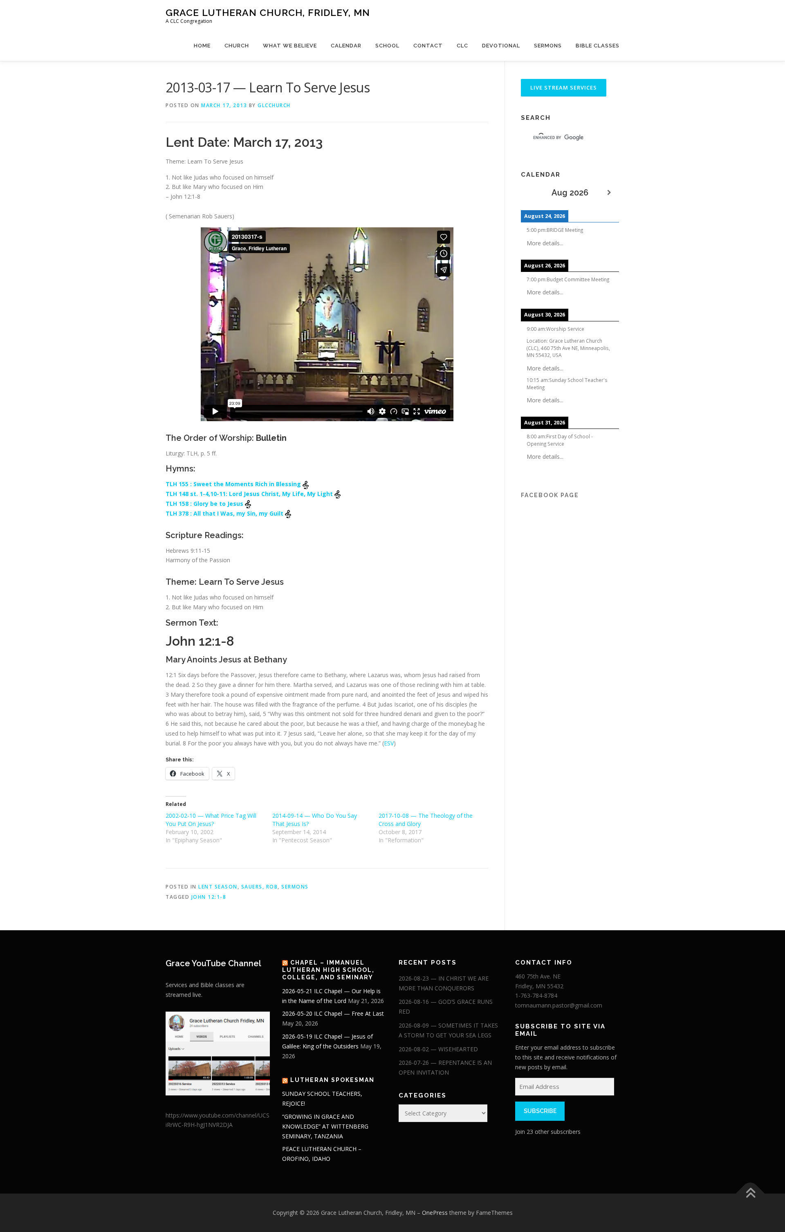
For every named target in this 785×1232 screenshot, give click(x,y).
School (387, 46)
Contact (428, 46)
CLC (462, 46)
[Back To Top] (750, 1193)
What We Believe (290, 46)
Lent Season (218, 886)
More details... (545, 243)
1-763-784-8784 (536, 995)
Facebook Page (550, 495)
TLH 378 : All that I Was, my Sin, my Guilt (225, 513)
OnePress (435, 1212)
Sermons (548, 46)
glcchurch (274, 105)
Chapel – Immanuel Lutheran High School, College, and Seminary (328, 970)
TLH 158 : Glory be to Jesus (205, 503)
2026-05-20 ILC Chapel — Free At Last (333, 1013)
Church (236, 46)
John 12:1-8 (209, 896)
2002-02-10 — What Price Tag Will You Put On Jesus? (211, 820)
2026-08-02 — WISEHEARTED (438, 1049)
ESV (389, 743)
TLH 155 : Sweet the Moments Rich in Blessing (234, 484)
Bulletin (271, 438)
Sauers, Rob (259, 886)
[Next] (609, 193)
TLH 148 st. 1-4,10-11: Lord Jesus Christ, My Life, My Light (250, 494)
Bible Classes (597, 46)
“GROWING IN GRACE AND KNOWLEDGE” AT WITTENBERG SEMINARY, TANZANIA (325, 1126)
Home (202, 46)
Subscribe (540, 1111)
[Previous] (531, 193)
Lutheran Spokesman (332, 1080)
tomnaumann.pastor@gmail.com (558, 1005)
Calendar (346, 46)
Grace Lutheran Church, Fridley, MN (268, 12)
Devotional (501, 46)
